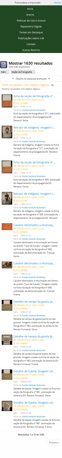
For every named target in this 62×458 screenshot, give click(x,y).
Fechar (57, 2)
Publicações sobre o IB (31, 38)
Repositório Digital (31, 26)
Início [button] (30, 8)
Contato (31, 44)
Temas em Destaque (31, 32)
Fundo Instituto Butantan (33, 110)
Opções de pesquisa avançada (31, 78)
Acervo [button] (30, 14)
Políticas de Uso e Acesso (31, 20)
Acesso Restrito (31, 50)
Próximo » (54, 442)
